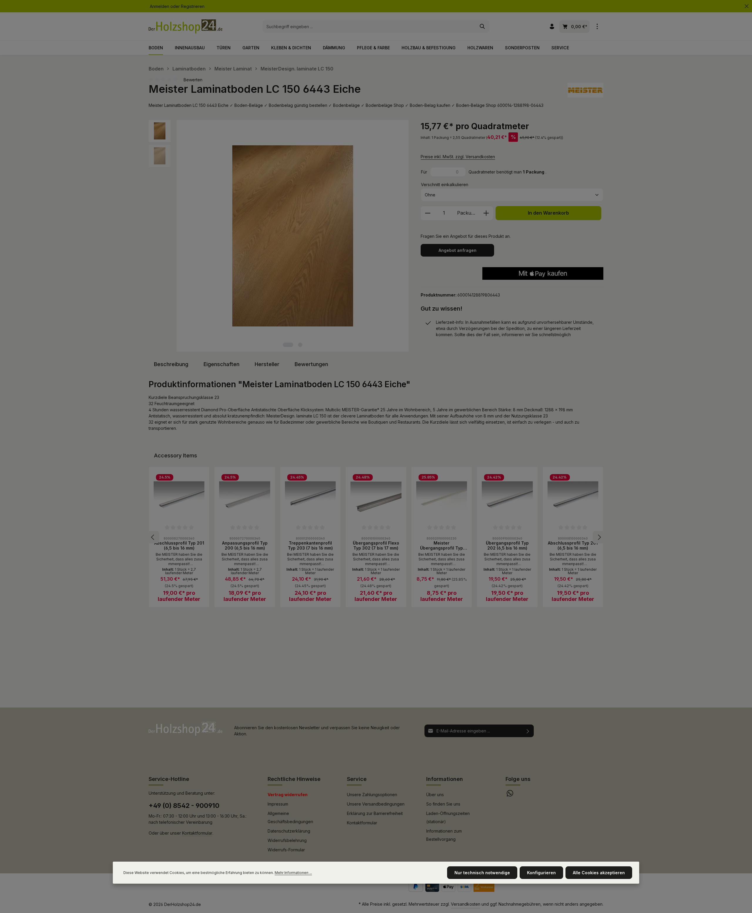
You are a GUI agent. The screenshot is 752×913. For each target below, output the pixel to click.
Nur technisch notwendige (482, 872)
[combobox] (369, 26)
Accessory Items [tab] (175, 455)
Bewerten (193, 79)
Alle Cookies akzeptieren (599, 872)
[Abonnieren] (528, 731)
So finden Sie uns (443, 803)
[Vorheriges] (153, 537)
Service (357, 779)
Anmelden (159, 6)
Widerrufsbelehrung (287, 840)
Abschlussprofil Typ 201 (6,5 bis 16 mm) (179, 545)
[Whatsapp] (510, 794)
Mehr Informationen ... (293, 872)
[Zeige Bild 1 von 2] (288, 345)
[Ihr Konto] (551, 26)
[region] (279, 236)
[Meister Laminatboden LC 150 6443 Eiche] (293, 236)
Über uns (435, 794)
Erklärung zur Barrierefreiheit (375, 813)
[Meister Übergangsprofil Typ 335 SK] (441, 497)
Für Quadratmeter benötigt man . (483, 171)
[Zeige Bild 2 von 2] (300, 345)
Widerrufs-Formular (286, 849)
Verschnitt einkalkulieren (444, 184)
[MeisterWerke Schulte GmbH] (585, 90)
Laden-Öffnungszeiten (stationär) (448, 817)
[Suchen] (482, 26)
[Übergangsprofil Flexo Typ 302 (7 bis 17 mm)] (375, 497)
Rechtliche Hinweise (294, 779)
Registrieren (192, 6)
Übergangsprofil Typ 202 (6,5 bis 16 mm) (507, 545)
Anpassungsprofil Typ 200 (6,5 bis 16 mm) (245, 545)
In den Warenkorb (548, 213)
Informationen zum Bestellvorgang (444, 835)
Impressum (278, 803)
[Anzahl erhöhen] (486, 213)
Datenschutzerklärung (289, 830)
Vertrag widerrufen (288, 794)
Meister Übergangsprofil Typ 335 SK (441, 545)
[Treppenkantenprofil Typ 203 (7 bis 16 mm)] (310, 497)
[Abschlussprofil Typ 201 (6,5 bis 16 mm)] (179, 497)
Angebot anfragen (457, 250)
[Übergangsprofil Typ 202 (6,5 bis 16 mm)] (507, 497)
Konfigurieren (541, 872)
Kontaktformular (197, 833)
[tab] (171, 364)
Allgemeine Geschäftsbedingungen (290, 817)
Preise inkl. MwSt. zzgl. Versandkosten (458, 156)
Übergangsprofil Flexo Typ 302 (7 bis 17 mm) (376, 545)
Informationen (444, 779)
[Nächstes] (599, 537)
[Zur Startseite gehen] (185, 26)
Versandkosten (465, 904)
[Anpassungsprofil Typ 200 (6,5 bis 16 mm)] (244, 497)
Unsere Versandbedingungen (375, 803)
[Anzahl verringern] (427, 213)
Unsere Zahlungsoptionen (372, 794)
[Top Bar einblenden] (597, 26)
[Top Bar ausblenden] (746, 6)
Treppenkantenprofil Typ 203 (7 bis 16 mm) (310, 545)
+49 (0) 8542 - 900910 (184, 805)
